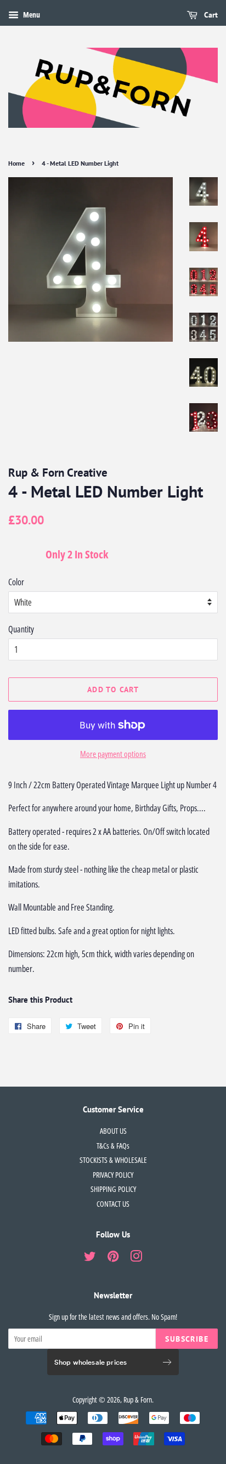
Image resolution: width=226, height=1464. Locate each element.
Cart (210, 15)
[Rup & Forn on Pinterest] (113, 1258)
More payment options (113, 753)
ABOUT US (113, 1131)
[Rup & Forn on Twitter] (90, 1258)
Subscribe (186, 1339)
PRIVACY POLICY (113, 1174)
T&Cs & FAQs (113, 1145)
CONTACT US (113, 1204)
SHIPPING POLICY (113, 1189)
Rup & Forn (137, 1399)
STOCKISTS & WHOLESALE (113, 1160)
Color (16, 582)
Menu (30, 14)
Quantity (21, 629)
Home (16, 163)
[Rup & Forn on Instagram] (136, 1258)
